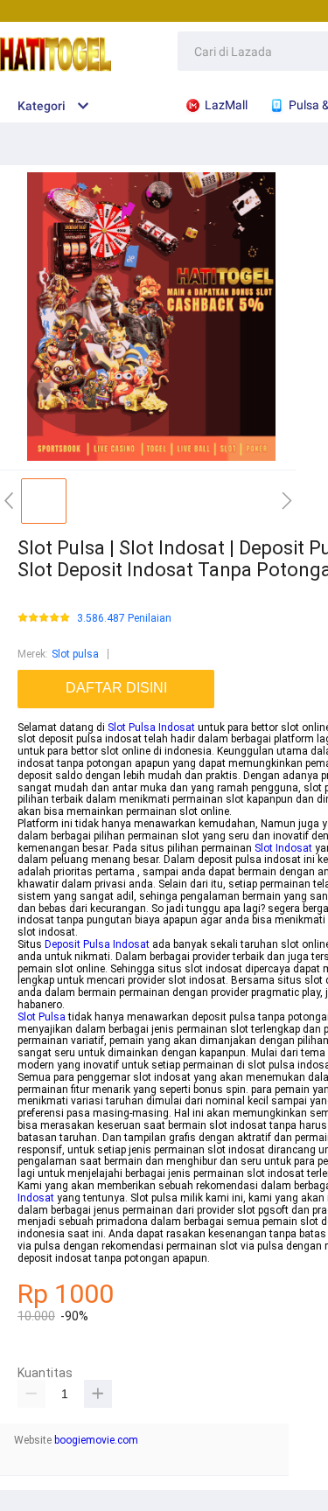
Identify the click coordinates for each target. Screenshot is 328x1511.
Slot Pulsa (41, 1017)
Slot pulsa (75, 654)
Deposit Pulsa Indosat (97, 944)
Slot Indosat (283, 848)
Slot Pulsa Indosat (151, 727)
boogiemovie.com (96, 1440)
